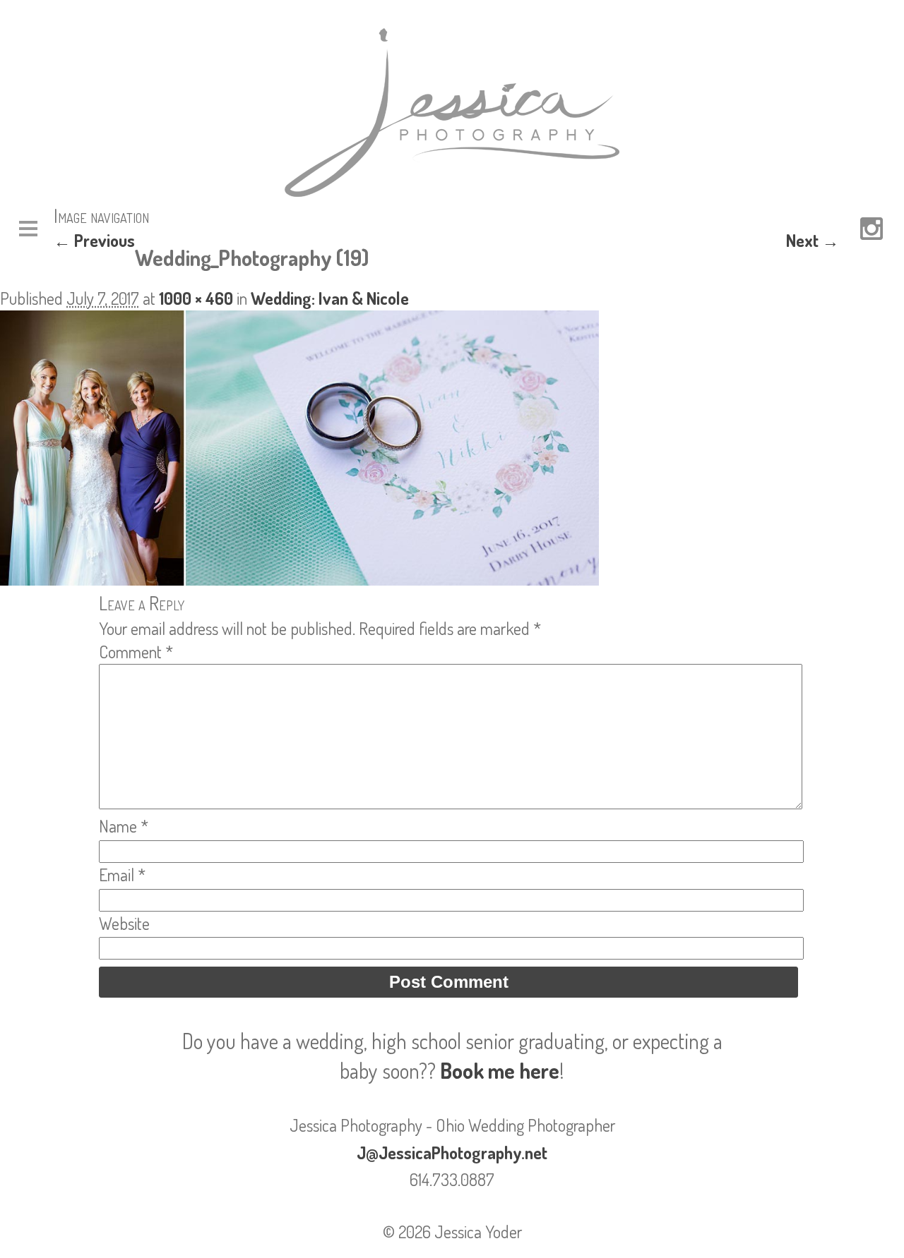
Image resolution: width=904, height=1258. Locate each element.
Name (123, 826)
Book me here (499, 1070)
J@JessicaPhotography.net (452, 1152)
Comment (136, 652)
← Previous (94, 240)
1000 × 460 (196, 298)
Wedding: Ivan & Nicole (330, 298)
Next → (812, 240)
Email (122, 874)
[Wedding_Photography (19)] (299, 579)
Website (124, 923)
